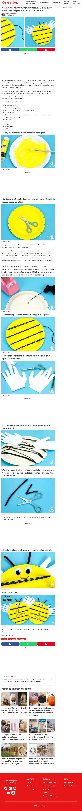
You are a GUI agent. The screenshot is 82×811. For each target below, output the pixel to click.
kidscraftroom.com (5, 169)
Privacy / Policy (69, 782)
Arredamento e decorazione (30, 2)
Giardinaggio (44, 2)
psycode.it (30, 789)
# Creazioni (21, 639)
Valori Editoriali (48, 789)
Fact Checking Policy (50, 782)
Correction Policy (49, 786)
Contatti (30, 786)
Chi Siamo (30, 782)
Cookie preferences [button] (71, 786)
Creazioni (56, 2)
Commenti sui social (50, 796)
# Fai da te (12, 639)
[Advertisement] (28, 66)
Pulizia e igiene (66, 2)
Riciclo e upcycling (76, 2)
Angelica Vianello (12, 14)
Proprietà (46, 793)
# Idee (4, 639)
